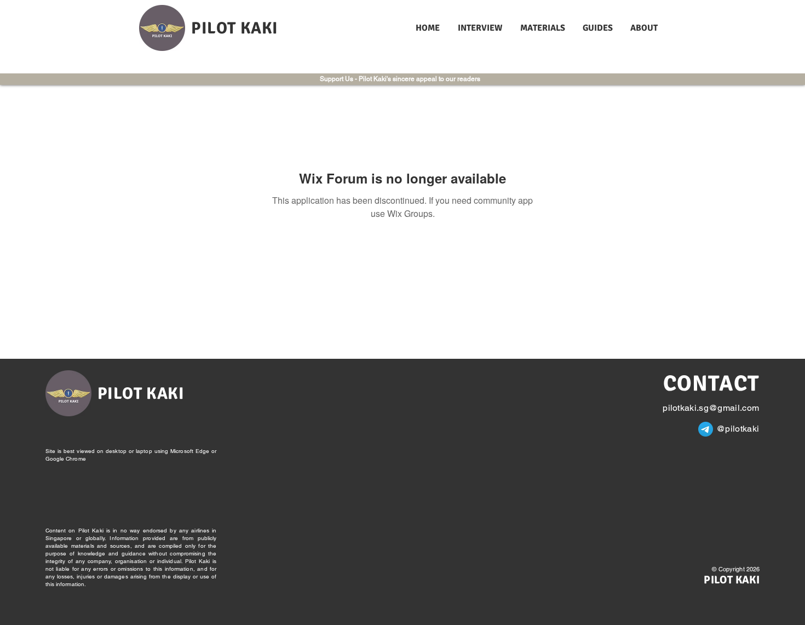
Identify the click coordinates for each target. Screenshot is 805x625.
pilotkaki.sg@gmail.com (711, 408)
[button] (481, 28)
